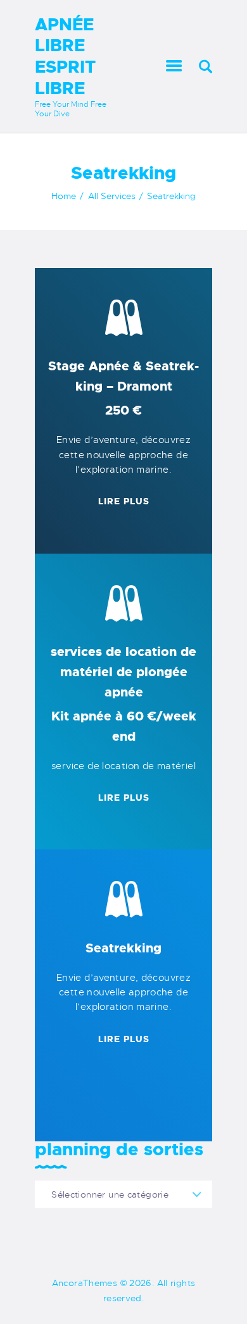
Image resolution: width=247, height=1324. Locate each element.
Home (63, 196)
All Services (112, 196)
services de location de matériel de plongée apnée (123, 693)
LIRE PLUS (123, 501)
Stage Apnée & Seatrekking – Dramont (123, 388)
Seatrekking (124, 948)
